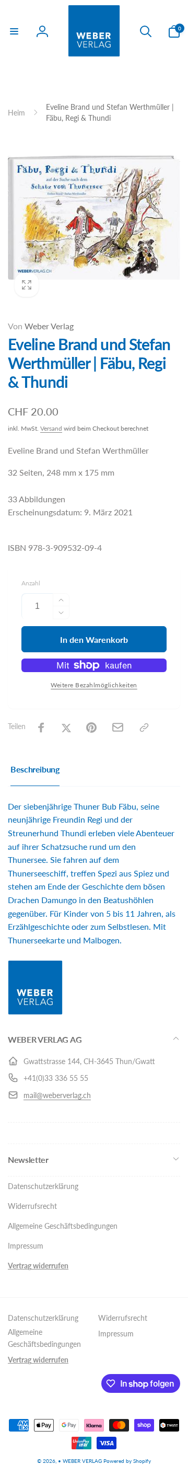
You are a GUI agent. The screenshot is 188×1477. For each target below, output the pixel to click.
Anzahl (30, 583)
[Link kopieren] (144, 727)
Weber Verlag (41, 326)
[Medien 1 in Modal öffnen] (94, 217)
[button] (14, 31)
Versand (51, 428)
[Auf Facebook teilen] (41, 727)
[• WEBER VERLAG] (35, 1012)
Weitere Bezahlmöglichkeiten (94, 685)
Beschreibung (35, 769)
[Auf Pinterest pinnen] (91, 727)
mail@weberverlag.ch (57, 1095)
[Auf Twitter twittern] (66, 727)
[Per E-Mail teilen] (117, 727)
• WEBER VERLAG (80, 1461)
